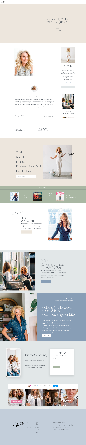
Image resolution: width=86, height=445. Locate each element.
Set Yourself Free (48, 196)
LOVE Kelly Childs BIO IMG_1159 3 (22, 130)
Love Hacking (23, 193)
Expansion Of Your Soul (48, 193)
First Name (55, 358)
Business (68, 193)
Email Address (56, 362)
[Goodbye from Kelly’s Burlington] (60, 196)
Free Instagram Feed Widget (43, 408)
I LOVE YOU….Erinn (28, 219)
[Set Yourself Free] (37, 196)
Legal (16, 442)
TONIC (21, 442)
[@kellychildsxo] (29, 386)
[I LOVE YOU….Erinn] (14, 196)
